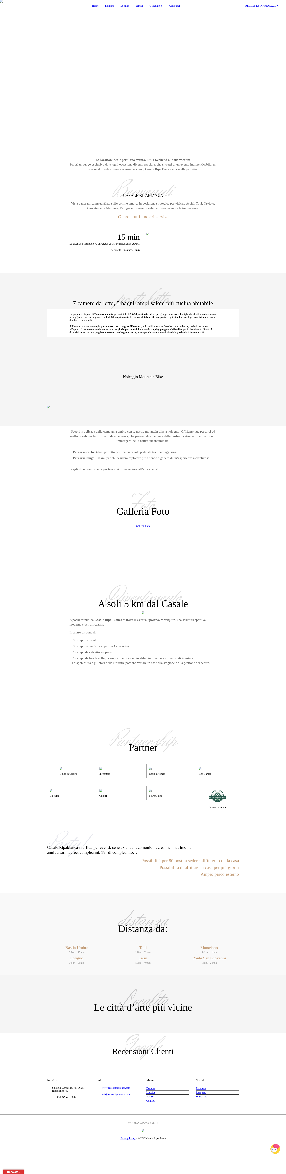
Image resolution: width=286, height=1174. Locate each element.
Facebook (201, 1088)
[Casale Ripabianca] (143, 1130)
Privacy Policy (128, 1138)
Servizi (150, 1096)
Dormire (150, 1088)
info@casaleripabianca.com (116, 1094)
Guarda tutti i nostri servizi (143, 216)
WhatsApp (201, 1096)
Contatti (150, 1100)
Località (150, 1092)
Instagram (201, 1092)
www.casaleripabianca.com (116, 1087)
